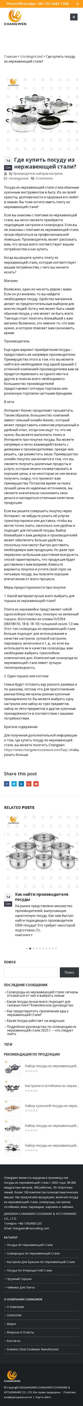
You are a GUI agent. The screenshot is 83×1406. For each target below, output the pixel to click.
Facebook (6, 783)
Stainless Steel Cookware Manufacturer (33, 1349)
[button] (27, 948)
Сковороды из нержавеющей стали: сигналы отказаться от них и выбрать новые (42, 994)
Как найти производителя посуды (41, 896)
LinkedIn (21, 783)
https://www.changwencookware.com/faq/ (35, 750)
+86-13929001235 (30, 1223)
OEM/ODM (14, 1315)
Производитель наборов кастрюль (38, 173)
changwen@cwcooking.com (30, 1228)
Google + (28, 783)
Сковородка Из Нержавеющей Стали (33, 1253)
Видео (11, 1324)
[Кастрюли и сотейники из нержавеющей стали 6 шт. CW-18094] (12, 1088)
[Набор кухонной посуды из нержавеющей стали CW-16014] (12, 1107)
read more (23, 935)
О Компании (15, 1307)
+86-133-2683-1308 (53, 3)
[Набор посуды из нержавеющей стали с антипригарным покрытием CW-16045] (12, 1147)
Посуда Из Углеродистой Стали (29, 1270)
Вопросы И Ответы (20, 1332)
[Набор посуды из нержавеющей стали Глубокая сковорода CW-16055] (12, 1127)
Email (36, 783)
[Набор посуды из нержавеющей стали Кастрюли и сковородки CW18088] (12, 1068)
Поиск (10, 962)
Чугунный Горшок (19, 1279)
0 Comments (44, 178)
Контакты (13, 1341)
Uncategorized (31, 56)
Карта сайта (43, 1397)
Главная (10, 56)
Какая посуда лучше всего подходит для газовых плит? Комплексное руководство (40, 1003)
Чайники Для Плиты (21, 1287)
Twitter (14, 783)
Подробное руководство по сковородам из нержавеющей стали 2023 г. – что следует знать (41, 1030)
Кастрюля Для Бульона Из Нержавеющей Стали (41, 1262)
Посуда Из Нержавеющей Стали (30, 1245)
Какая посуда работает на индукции (35, 1020)
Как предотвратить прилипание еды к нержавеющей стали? (37, 1013)
